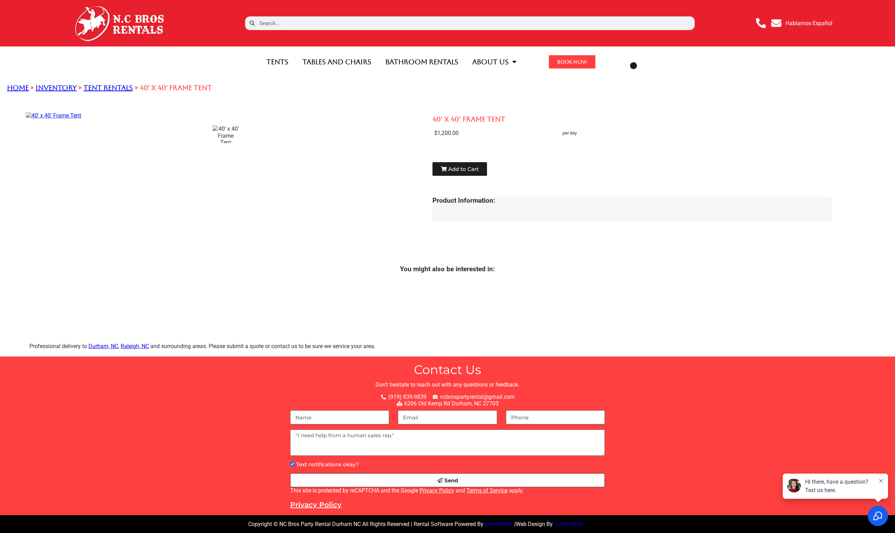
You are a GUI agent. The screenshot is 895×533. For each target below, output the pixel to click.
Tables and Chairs (336, 62)
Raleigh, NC (135, 346)
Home (18, 88)
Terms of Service (487, 490)
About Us (490, 62)
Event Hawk (568, 524)
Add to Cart (463, 169)
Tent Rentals (108, 88)
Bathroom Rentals (421, 62)
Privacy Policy (437, 490)
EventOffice (499, 524)
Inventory (56, 88)
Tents (277, 62)
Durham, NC (103, 346)
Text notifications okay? (327, 464)
